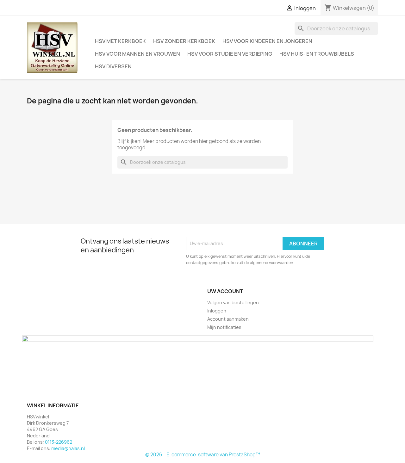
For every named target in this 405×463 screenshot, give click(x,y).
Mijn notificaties (224, 327)
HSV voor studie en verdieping (229, 53)
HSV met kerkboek (120, 41)
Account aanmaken (228, 319)
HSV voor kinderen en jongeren (267, 41)
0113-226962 (58, 442)
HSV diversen (113, 66)
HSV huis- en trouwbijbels (316, 53)
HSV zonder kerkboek (184, 41)
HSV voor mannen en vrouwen (137, 53)
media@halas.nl (68, 448)
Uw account (225, 291)
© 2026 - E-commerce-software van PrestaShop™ (202, 454)
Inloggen (216, 311)
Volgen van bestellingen (233, 302)
